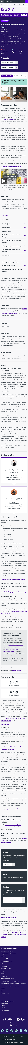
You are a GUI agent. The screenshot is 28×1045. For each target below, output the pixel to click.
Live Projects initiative (9, 119)
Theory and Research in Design (12, 246)
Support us (4, 966)
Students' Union (5, 993)
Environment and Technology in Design (12, 241)
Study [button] (2, 5)
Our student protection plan (8, 918)
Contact (3, 996)
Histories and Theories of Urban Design (12, 270)
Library (3, 991)
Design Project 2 (7, 231)
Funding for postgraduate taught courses (12, 809)
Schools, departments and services (10, 986)
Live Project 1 (6, 224)
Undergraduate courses (7, 951)
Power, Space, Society (9, 265)
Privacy (10, 1037)
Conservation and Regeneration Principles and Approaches (12, 261)
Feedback (4, 1037)
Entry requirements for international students (13, 579)
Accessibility (16, 1037)
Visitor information (6, 969)
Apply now (7, 864)
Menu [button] (23, 15)
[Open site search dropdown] (26, 1)
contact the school (17, 670)
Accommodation (5, 959)
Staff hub (3, 974)
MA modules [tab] (5, 215)
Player (2, 971)
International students (6, 961)
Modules (16, 76)
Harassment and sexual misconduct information (13, 983)
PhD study (3, 956)
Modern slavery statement (8, 1039)
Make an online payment (7, 978)
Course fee (6, 58)
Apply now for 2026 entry (10, 80)
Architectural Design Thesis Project (11, 250)
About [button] (24, 5)
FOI (22, 1037)
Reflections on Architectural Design (11, 236)
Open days (24, 76)
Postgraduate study (10, 15)
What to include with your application (11, 166)
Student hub (4, 976)
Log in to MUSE (8, 1)
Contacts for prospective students (10, 900)
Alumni (3, 988)
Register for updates (7, 67)
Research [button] (9, 5)
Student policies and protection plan (10, 981)
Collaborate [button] (17, 5)
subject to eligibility (6, 843)
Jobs (2, 964)
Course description (7, 76)
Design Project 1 (7, 227)
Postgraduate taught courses (8, 954)
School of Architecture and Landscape (13, 877)
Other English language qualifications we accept (14, 592)
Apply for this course (7, 62)
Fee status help (5, 724)
